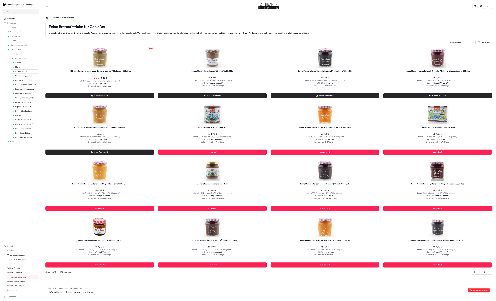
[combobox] (461, 42)
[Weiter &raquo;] (489, 272)
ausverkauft (212, 152)
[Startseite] (46, 18)
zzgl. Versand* (104, 83)
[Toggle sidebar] (46, 6)
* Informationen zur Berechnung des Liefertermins (71, 292)
